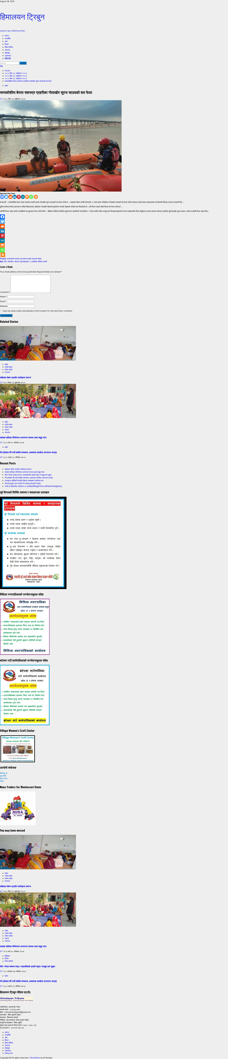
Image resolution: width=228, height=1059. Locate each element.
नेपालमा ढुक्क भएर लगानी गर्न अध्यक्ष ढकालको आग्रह (23, 483)
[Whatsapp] (31, 197)
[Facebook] (2, 197)
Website (3, 306)
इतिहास (7, 956)
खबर (6, 85)
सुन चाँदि (3, 776)
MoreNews (35, 1057)
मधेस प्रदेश (8, 369)
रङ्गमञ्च (8, 55)
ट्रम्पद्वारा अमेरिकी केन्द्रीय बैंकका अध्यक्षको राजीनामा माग (24, 480)
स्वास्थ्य (7, 49)
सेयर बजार (3, 778)
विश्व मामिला (9, 47)
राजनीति (7, 38)
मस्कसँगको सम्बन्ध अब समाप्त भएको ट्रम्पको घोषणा (21, 258)
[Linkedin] (14, 197)
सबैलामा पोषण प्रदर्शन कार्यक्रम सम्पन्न (15, 377)
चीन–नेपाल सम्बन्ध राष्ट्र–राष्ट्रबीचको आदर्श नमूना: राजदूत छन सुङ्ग (28, 474)
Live (1, 66)
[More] (35, 197)
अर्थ (6, 41)
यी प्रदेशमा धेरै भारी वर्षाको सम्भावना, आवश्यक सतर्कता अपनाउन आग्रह (28, 452)
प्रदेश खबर (8, 367)
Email (3, 301)
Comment (5, 292)
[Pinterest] (19, 197)
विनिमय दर (3, 773)
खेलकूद (7, 52)
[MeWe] (23, 197)
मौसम (2, 781)
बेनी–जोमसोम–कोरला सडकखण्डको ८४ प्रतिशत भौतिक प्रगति (23, 261)
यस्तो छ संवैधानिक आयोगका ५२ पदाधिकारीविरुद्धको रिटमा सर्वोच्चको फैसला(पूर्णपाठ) (33, 486)
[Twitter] (6, 197)
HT (1, 99)
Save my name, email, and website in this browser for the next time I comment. (37, 311)
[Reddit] (10, 197)
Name (3, 296)
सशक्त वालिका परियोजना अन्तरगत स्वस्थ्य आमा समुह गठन (23, 437)
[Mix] (27, 197)
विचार (7, 44)
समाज (7, 35)
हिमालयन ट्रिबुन (22, 16)
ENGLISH (8, 58)
